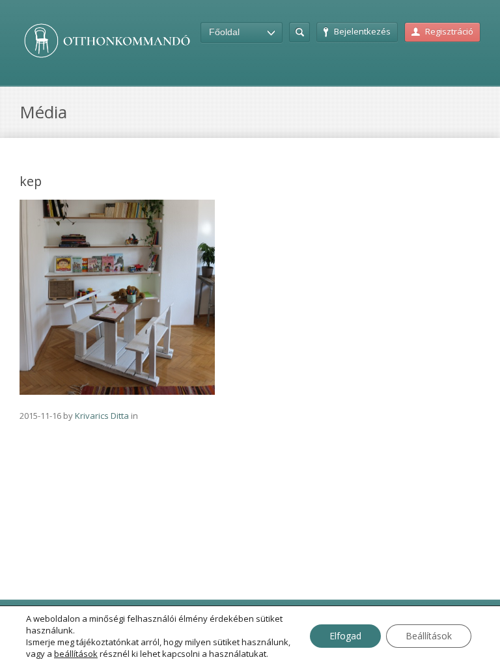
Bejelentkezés (362, 31)
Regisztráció (449, 31)
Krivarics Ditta (102, 415)
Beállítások (429, 636)
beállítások (76, 653)
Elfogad (345, 636)
